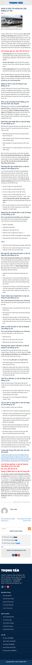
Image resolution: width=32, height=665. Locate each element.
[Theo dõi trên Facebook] (13, 555)
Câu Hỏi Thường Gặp (7, 608)
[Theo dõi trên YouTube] (18, 555)
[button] (2, 2)
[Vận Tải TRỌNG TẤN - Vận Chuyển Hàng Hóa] (16, 2)
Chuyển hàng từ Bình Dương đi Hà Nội (11, 455)
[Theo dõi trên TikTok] (16, 555)
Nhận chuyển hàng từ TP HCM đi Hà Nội (18, 460)
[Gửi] (29, 528)
